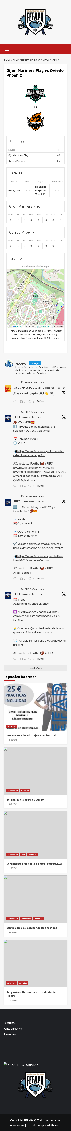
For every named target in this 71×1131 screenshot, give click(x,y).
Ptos (10, 214)
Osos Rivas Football (27, 387)
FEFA (17, 417)
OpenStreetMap (43, 326)
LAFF (23, 854)
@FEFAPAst (58, 471)
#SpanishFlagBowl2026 (37, 507)
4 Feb (40, 594)
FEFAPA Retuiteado (34, 382)
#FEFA (49, 463)
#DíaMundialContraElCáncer (31, 603)
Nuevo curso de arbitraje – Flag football (31, 735)
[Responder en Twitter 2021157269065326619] (15, 579)
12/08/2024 (13, 1000)
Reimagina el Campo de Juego (25, 799)
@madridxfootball (24, 475)
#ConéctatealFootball (27, 463)
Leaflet (18, 326)
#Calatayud (42, 430)
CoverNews (34, 1125)
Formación (26, 918)
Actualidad (12, 790)
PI (24, 214)
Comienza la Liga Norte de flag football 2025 (34, 863)
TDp (31, 214)
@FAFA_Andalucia (24, 480)
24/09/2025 (13, 740)
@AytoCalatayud (24, 467)
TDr (46, 214)
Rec (39, 214)
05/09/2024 (13, 932)
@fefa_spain (28, 417)
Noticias (11, 726)
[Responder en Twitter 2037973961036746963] (15, 402)
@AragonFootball (24, 471)
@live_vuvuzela (44, 467)
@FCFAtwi (43, 471)
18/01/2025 (13, 868)
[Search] (63, 48)
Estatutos (10, 1022)
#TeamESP (24, 422)
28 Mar (61, 387)
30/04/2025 (13, 804)
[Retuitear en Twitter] (22, 382)
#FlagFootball (22, 572)
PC (18, 214)
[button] (35, 295)
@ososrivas (48, 387)
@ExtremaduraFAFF (49, 475)
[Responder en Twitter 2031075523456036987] (15, 486)
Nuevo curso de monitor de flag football (31, 928)
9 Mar (41, 417)
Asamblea (10, 1034)
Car (53, 214)
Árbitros (11, 983)
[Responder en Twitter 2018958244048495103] (15, 659)
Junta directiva (13, 1028)
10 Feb (41, 501)
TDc (60, 214)
